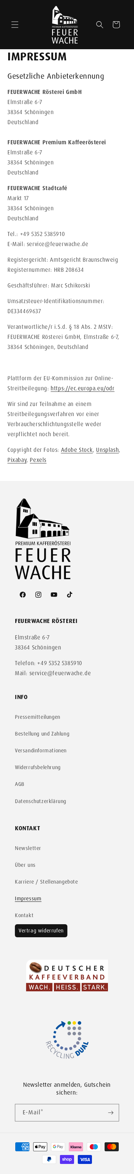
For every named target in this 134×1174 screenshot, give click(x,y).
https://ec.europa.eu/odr (82, 388)
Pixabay (16, 460)
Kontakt (24, 915)
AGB (20, 784)
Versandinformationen (41, 750)
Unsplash (107, 450)
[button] (15, 24)
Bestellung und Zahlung (42, 733)
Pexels (38, 460)
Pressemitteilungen (37, 717)
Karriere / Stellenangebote (46, 881)
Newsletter (28, 848)
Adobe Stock (77, 450)
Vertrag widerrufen (41, 930)
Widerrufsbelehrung (38, 767)
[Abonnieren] (110, 1112)
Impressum (28, 898)
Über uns (25, 865)
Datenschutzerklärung (40, 801)
